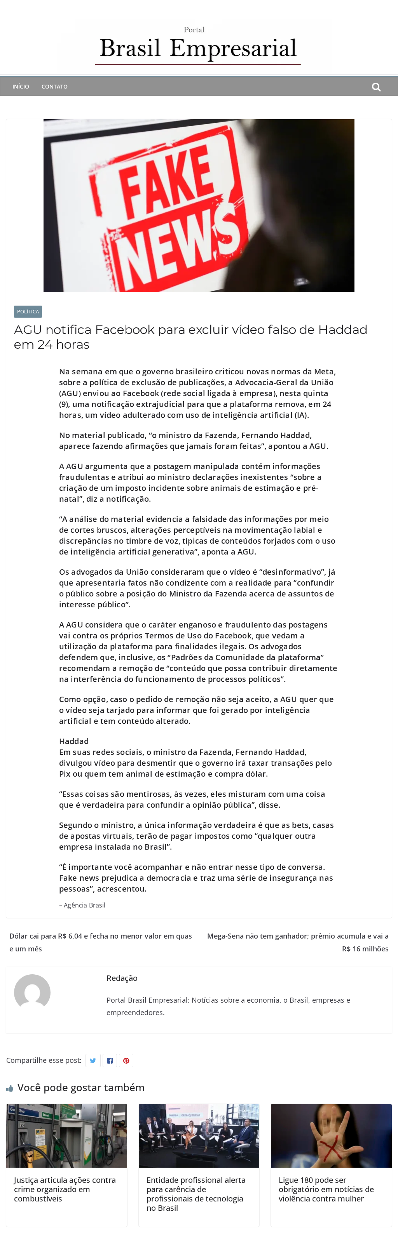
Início (20, 86)
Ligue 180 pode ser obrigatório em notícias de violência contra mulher (326, 1189)
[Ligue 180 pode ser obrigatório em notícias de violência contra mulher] (331, 1110)
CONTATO (55, 86)
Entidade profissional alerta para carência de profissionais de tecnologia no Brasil (196, 1194)
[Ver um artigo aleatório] (389, 86)
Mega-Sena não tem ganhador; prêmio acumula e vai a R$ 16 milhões (298, 942)
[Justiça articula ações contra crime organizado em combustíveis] (66, 1110)
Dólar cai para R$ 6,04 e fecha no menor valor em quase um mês (100, 942)
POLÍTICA (28, 311)
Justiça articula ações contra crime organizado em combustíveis (65, 1189)
